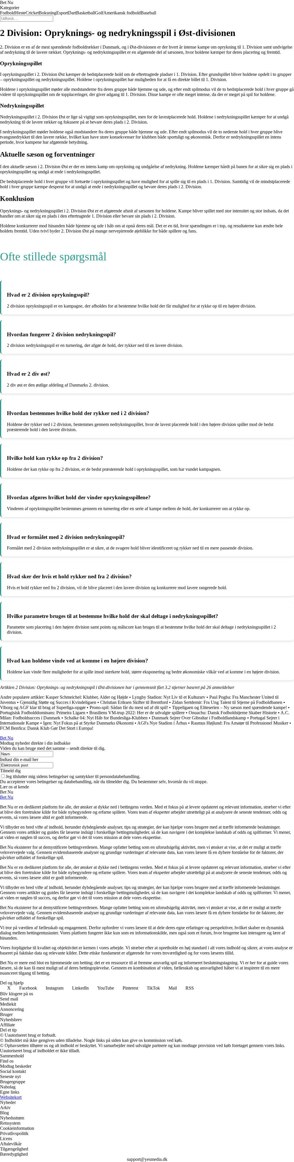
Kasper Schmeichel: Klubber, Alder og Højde (87, 697)
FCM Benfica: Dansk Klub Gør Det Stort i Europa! (46, 728)
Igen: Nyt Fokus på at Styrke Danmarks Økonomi (88, 723)
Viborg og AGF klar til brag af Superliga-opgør (43, 707)
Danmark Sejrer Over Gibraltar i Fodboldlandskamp (199, 717)
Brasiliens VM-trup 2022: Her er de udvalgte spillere (137, 712)
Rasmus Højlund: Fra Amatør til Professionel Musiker (239, 723)
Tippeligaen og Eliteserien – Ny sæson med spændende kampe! (229, 707)
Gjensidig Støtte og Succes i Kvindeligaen (58, 702)
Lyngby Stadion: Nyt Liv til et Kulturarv (168, 697)
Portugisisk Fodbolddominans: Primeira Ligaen (42, 712)
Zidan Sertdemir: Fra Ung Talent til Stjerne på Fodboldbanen (227, 702)
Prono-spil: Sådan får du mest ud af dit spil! (129, 707)
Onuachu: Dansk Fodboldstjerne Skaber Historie (233, 712)
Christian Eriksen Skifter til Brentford (134, 702)
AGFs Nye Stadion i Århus (162, 723)
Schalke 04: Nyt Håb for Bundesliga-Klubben (106, 717)
